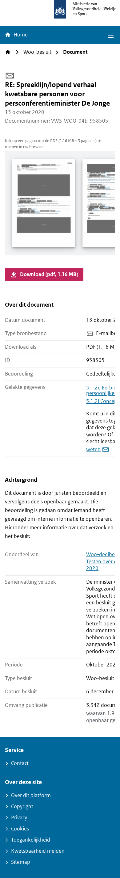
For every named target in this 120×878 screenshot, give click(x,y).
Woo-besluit (37, 52)
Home (20, 35)
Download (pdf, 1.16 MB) (49, 274)
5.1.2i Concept (102, 401)
